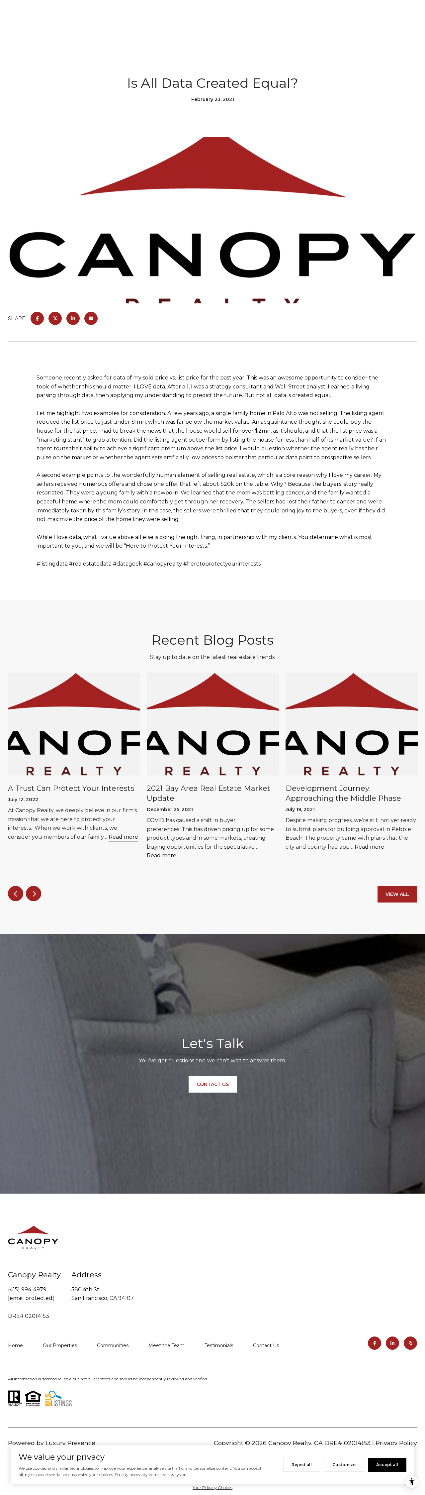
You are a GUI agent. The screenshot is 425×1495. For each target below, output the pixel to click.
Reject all (302, 1464)
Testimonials (219, 1345)
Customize (344, 1464)
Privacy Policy (396, 1443)
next (33, 893)
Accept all (387, 1464)
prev (15, 893)
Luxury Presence (70, 1443)
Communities (112, 1345)
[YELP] (410, 1343)
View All (397, 894)
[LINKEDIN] (392, 1343)
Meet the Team (166, 1345)
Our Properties (60, 1345)
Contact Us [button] (213, 1084)
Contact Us (266, 1345)
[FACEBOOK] (374, 1343)
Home (15, 1345)
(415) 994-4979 (27, 1289)
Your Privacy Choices (212, 1487)
